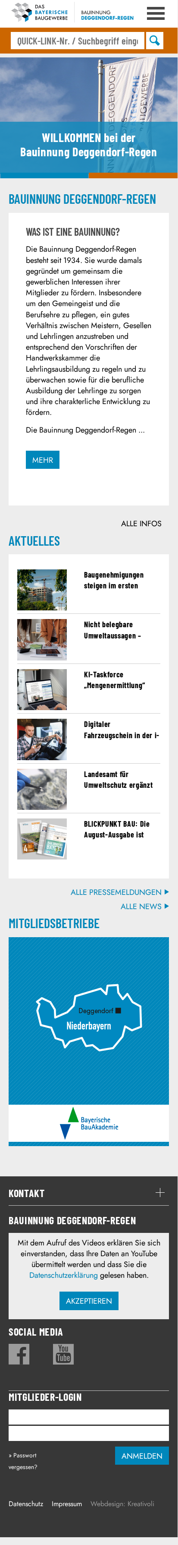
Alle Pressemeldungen (116, 892)
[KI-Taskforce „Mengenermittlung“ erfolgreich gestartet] (42, 707)
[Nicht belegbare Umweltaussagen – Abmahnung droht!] (42, 657)
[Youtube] (63, 1354)
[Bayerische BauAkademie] (89, 1112)
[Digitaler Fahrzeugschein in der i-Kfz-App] (42, 757)
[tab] (89, 1193)
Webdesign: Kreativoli (122, 1504)
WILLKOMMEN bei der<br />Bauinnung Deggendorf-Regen (44, 175)
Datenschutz (26, 1504)
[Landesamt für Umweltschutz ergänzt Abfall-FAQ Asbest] (42, 807)
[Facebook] (19, 1354)
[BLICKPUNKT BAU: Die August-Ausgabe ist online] (42, 857)
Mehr (42, 460)
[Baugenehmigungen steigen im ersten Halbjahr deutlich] (42, 607)
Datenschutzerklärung (63, 1275)
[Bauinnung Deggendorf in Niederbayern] (89, 946)
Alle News (141, 906)
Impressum (67, 1504)
